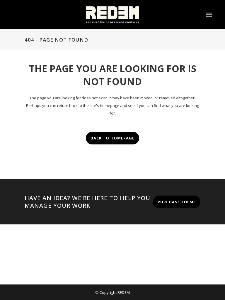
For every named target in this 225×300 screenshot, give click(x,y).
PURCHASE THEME (177, 201)
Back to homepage (112, 138)
